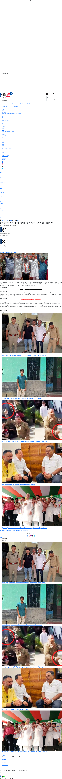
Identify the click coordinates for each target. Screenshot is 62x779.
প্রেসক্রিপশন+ (16, 103)
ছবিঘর (33, 103)
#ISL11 (3, 109)
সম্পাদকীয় (3, 147)
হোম (2, 107)
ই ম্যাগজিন (3, 141)
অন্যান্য (8, 120)
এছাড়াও (1, 217)
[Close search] (46, 95)
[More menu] (61, 103)
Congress (14, 530)
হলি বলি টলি (4, 131)
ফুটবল (5, 120)
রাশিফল (36, 103)
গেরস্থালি (19, 113)
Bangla (1, 530)
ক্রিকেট (3, 120)
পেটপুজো (12, 113)
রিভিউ (7, 131)
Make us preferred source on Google (8, 252)
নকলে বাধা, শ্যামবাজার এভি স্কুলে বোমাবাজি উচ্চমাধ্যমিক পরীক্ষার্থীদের (31, 289)
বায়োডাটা (3, 134)
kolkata (3, 755)
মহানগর (4, 103)
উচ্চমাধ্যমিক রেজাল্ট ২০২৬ (6, 156)
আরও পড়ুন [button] (2, 537)
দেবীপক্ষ (3, 153)
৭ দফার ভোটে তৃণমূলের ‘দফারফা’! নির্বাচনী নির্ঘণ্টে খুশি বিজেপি (31, 299)
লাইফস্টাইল (29, 103)
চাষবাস (3, 137)
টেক (14, 113)
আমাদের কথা (4, 148)
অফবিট (3, 123)
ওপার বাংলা (3, 126)
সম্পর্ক (8, 113)
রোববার (3, 151)
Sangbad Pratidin (6, 754)
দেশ (9, 103)
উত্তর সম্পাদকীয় (8, 148)
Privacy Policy (5, 765)
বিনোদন (24, 103)
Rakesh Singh (26, 530)
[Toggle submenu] (0, 219)
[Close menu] (0, 170)
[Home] (6, 94)
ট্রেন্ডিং (3, 142)
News (21, 530)
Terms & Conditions (6, 768)
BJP (11, 530)
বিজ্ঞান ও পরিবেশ (4, 136)
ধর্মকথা (3, 124)
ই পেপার (3, 139)
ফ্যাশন (10, 113)
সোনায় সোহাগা (4, 158)
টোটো (16, 113)
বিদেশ (12, 103)
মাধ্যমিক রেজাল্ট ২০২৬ (5, 155)
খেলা (20, 103)
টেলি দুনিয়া (12, 131)
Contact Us (4, 762)
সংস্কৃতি (9, 131)
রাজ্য (7, 103)
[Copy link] (2, 238)
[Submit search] (54, 100)
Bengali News (6, 530)
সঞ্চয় (39, 103)
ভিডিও (3, 145)
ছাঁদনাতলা (3, 159)
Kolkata (18, 530)
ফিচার (3, 152)
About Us (4, 759)
